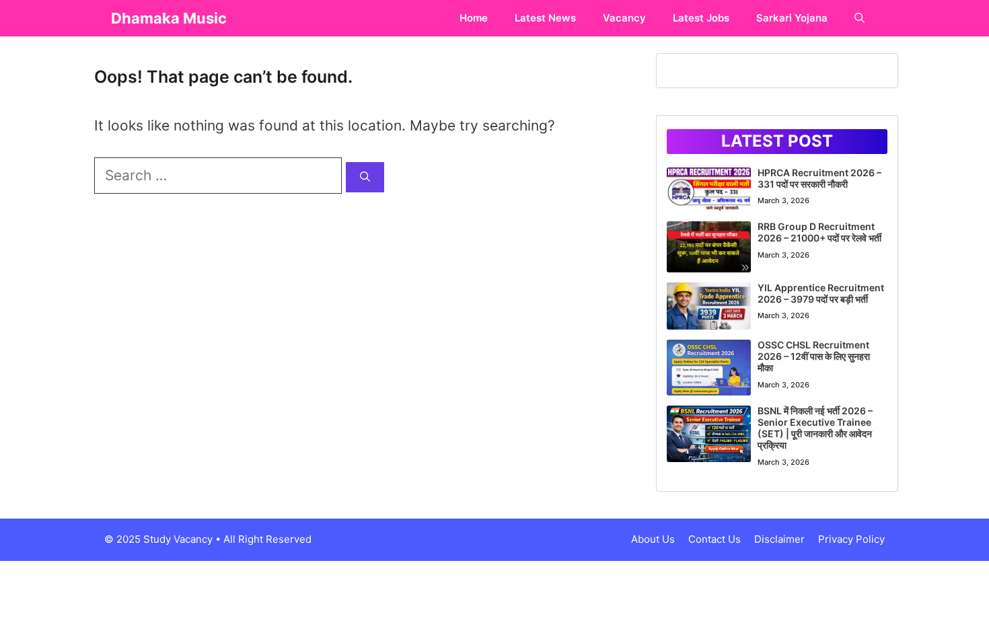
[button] (859, 18)
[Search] (365, 177)
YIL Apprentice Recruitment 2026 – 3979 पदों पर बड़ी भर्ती (821, 293)
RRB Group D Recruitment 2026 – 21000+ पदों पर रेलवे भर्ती (819, 232)
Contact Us (714, 539)
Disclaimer (779, 539)
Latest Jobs (701, 17)
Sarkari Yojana (792, 17)
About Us (653, 539)
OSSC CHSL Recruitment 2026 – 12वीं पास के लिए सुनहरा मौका (814, 356)
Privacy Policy (851, 539)
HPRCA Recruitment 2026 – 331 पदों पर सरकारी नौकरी (819, 178)
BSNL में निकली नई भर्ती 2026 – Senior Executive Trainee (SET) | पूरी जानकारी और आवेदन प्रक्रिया (815, 427)
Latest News (545, 17)
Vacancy (624, 17)
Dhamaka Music (169, 18)
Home (474, 17)
